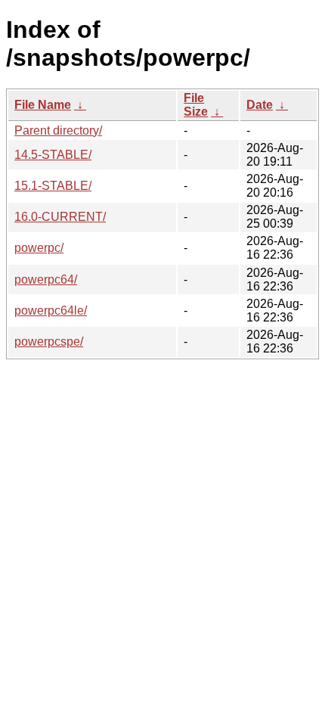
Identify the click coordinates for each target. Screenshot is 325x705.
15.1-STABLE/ (52, 185)
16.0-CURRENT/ (60, 216)
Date (259, 104)
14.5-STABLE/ (52, 154)
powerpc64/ (45, 279)
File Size (196, 105)
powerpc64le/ (50, 310)
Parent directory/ (58, 130)
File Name (42, 104)
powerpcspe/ (48, 341)
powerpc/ (38, 247)
